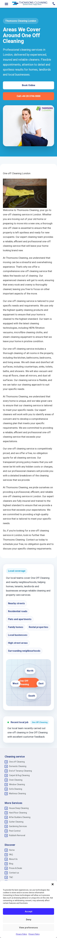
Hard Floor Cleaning (18, 813)
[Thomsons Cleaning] (29, 3)
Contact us (14, 873)
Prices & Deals (15, 868)
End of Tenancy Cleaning (20, 771)
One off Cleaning (17, 762)
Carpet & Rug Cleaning (19, 775)
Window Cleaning (17, 784)
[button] (52, 884)
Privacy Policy (21, 934)
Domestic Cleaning (17, 766)
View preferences (28, 927)
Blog (11, 863)
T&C (11, 877)
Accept (28, 911)
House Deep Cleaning (19, 808)
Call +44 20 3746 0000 (28, 96)
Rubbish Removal (17, 835)
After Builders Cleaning (19, 817)
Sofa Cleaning (15, 789)
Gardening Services (18, 826)
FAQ (11, 854)
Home (12, 850)
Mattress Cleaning (17, 793)
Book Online (28, 85)
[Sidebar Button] (6, 3)
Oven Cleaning (15, 780)
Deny (28, 919)
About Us (13, 859)
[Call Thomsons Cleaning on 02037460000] (52, 4)
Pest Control (14, 831)
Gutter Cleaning (16, 822)
